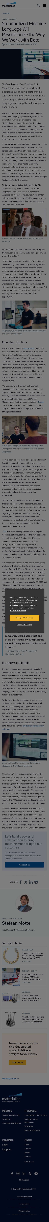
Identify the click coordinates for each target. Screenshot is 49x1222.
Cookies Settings (24, 625)
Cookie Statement (18, 610)
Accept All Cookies (24, 618)
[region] (24, 611)
